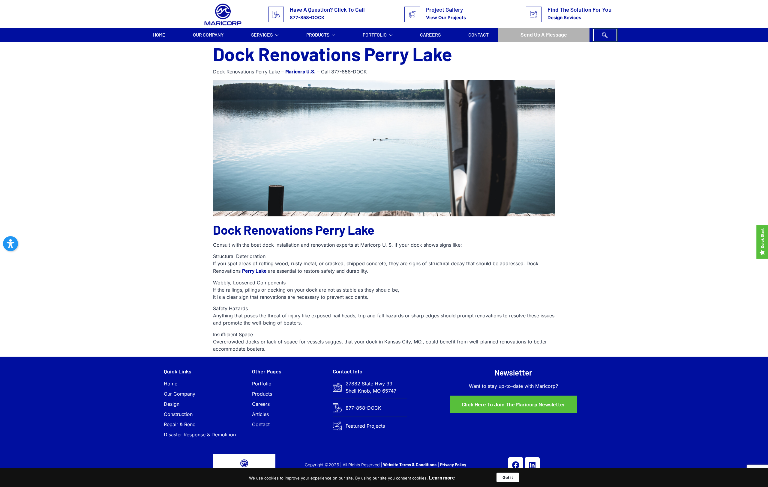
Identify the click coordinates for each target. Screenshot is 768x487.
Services (262, 34)
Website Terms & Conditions (409, 464)
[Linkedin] (532, 464)
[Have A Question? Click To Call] (276, 14)
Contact (478, 34)
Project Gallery (444, 9)
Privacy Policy (453, 464)
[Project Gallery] (412, 14)
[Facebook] (515, 464)
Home (159, 34)
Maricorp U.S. (300, 71)
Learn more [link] (442, 477)
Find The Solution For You (579, 9)
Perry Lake (254, 271)
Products (317, 34)
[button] (604, 35)
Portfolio (375, 34)
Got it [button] (507, 477)
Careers (430, 34)
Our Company (208, 34)
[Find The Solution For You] (534, 14)
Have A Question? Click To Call (327, 9)
